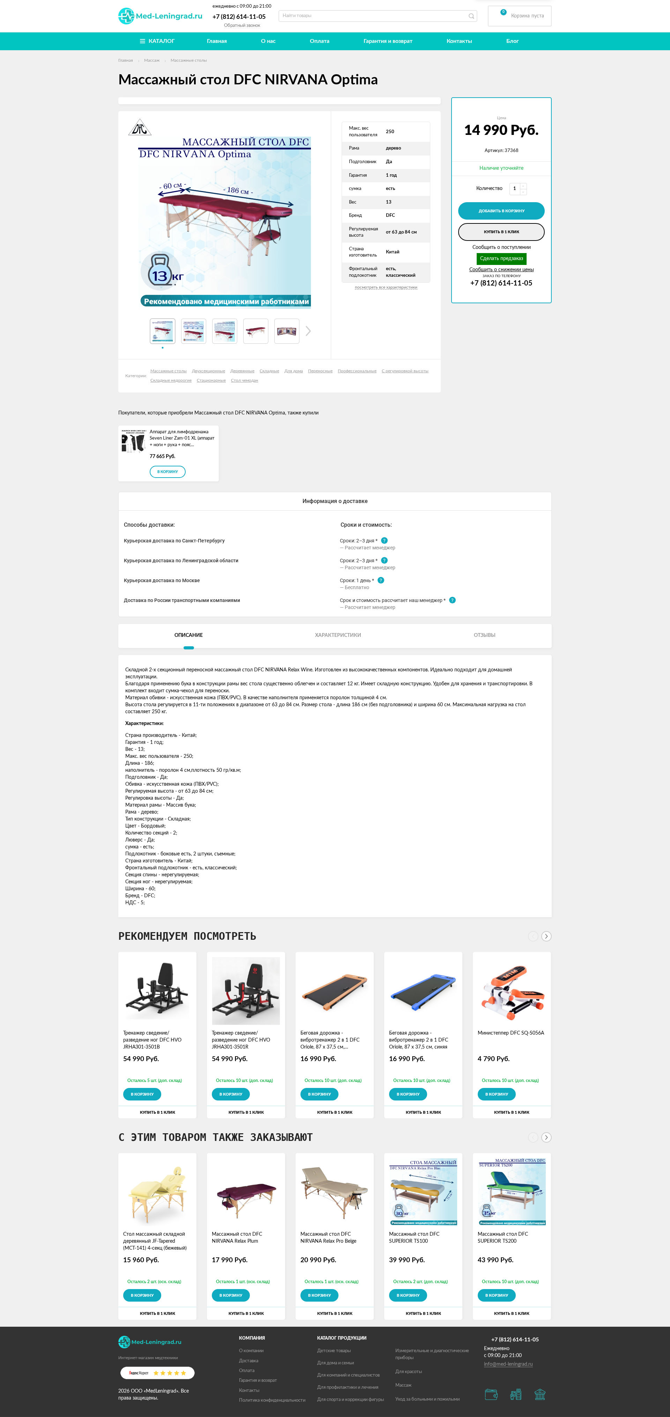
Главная (217, 41)
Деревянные (242, 371)
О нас (268, 41)
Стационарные (211, 380)
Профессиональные (357, 371)
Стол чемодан (244, 380)
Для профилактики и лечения (347, 1387)
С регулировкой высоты (405, 371)
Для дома (293, 371)
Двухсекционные (208, 371)
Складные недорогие (171, 380)
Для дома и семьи (335, 1363)
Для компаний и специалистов (348, 1375)
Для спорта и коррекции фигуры (350, 1399)
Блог (512, 41)
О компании (251, 1351)
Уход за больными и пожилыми (427, 1399)
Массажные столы (168, 371)
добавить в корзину (501, 211)
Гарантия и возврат (388, 41)
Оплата (319, 41)
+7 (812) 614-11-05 (239, 17)
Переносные (320, 371)
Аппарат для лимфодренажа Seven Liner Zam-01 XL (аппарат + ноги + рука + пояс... (182, 438)
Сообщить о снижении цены (501, 269)
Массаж (403, 1385)
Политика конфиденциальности (272, 1400)
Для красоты (408, 1372)
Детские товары (334, 1351)
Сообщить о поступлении (501, 247)
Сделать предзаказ (501, 258)
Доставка (248, 1361)
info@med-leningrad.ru (508, 1364)
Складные (269, 371)
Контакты (459, 41)
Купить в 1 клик (501, 232)
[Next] (546, 936)
